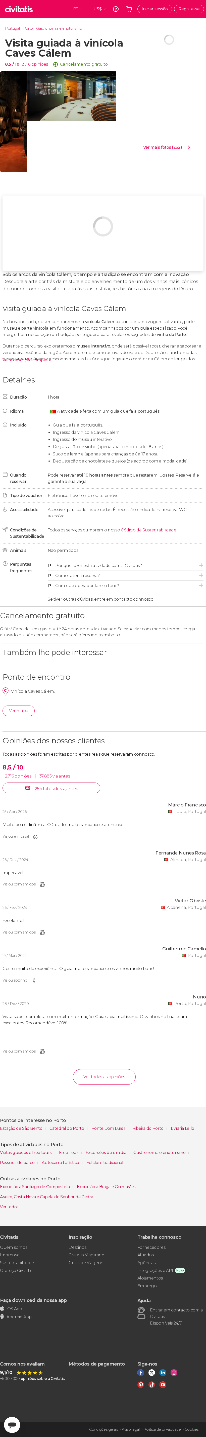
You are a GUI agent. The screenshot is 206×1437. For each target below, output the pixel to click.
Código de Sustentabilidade (148, 530)
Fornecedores (151, 1247)
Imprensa (9, 1255)
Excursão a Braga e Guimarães (107, 1186)
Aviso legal (130, 1429)
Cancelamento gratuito (84, 64)
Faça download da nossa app (33, 1300)
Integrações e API (155, 1270)
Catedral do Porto (67, 1128)
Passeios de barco (17, 1162)
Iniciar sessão (155, 9)
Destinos (77, 1247)
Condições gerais (103, 1429)
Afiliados (145, 1255)
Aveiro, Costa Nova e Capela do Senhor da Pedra (46, 1196)
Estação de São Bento (21, 1128)
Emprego (147, 1286)
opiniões (39, 64)
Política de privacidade (162, 1429)
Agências (146, 1262)
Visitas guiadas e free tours (26, 1152)
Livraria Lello (182, 1128)
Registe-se (189, 9)
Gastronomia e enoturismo (59, 28)
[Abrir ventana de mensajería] (12, 1425)
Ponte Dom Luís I (108, 1128)
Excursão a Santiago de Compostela (35, 1186)
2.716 (26, 64)
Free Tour (69, 1152)
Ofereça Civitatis (16, 1270)
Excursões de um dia (106, 1152)
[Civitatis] (19, 9)
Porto (28, 28)
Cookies (191, 1429)
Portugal (12, 28)
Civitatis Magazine (86, 1255)
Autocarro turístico (61, 1162)
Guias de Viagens (86, 1262)
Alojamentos (150, 1278)
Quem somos (13, 1247)
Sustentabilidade (17, 1262)
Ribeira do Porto (148, 1128)
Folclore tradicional (104, 1162)
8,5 (12, 64)
